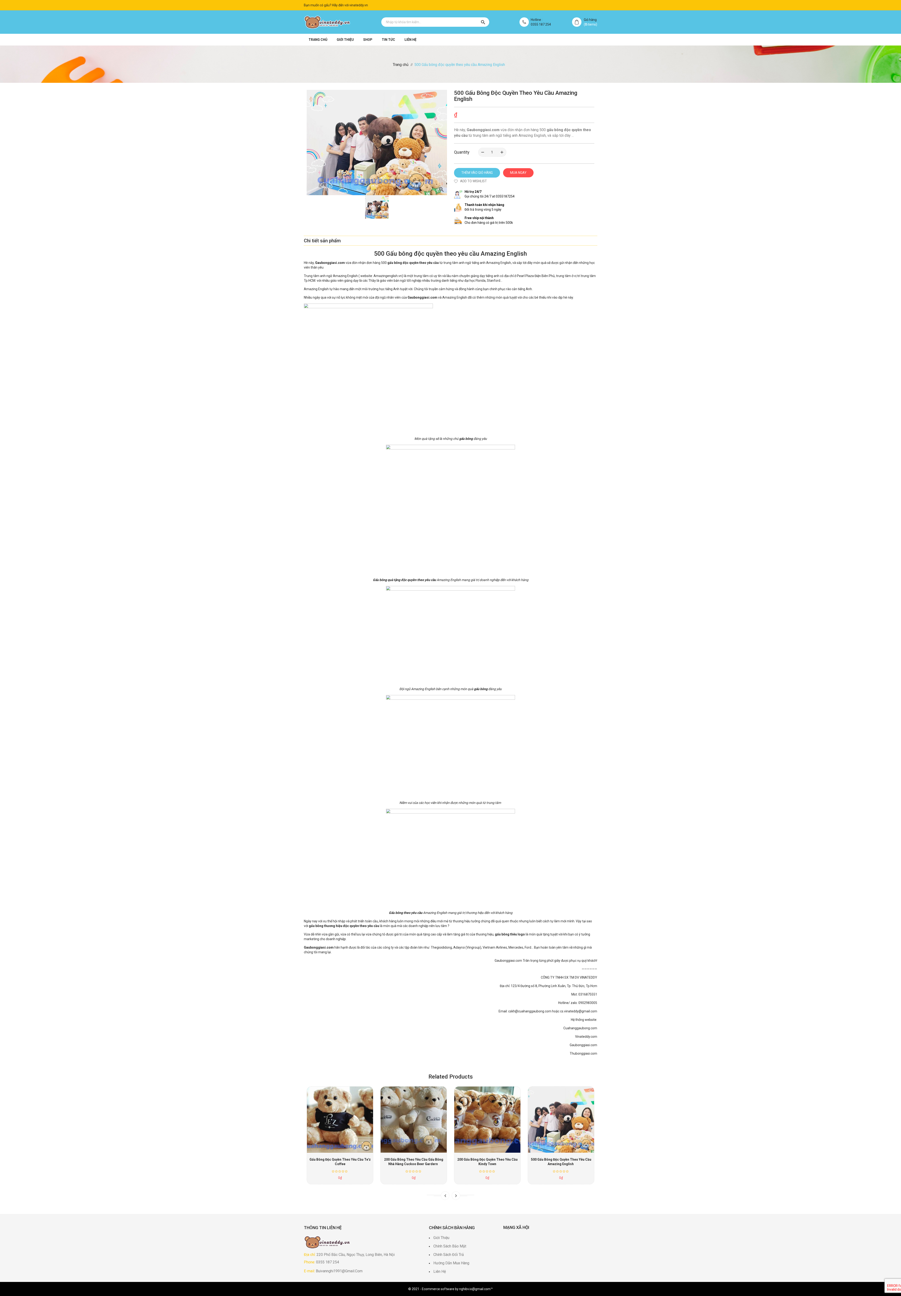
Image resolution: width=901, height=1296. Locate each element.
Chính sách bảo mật (449, 1246)
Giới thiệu (345, 40)
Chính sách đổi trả (448, 1254)
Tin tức (388, 40)
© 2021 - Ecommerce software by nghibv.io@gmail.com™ (450, 1289)
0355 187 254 (541, 24)
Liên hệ (410, 40)
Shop (367, 40)
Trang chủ (318, 40)
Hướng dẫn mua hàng (451, 1263)
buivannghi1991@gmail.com (339, 1271)
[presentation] (445, 1195)
